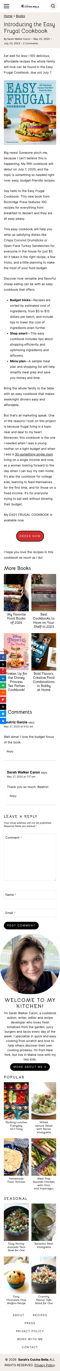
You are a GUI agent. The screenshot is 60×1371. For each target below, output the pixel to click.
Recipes (40, 1315)
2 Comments (30, 43)
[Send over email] (3, 685)
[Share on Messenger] (3, 714)
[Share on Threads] (3, 707)
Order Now (30, 536)
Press (30, 1323)
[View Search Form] (53, 6)
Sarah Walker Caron (18, 38)
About (19, 1315)
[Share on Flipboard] (3, 700)
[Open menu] (6, 6)
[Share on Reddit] (3, 693)
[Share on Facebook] (3, 657)
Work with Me (30, 1339)
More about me (28, 1066)
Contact (30, 1347)
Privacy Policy (30, 1331)
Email (10, 913)
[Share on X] (3, 664)
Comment (13, 837)
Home (8, 16)
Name (10, 895)
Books (20, 16)
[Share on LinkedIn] (3, 678)
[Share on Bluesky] (3, 721)
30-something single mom (34, 454)
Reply (10, 751)
